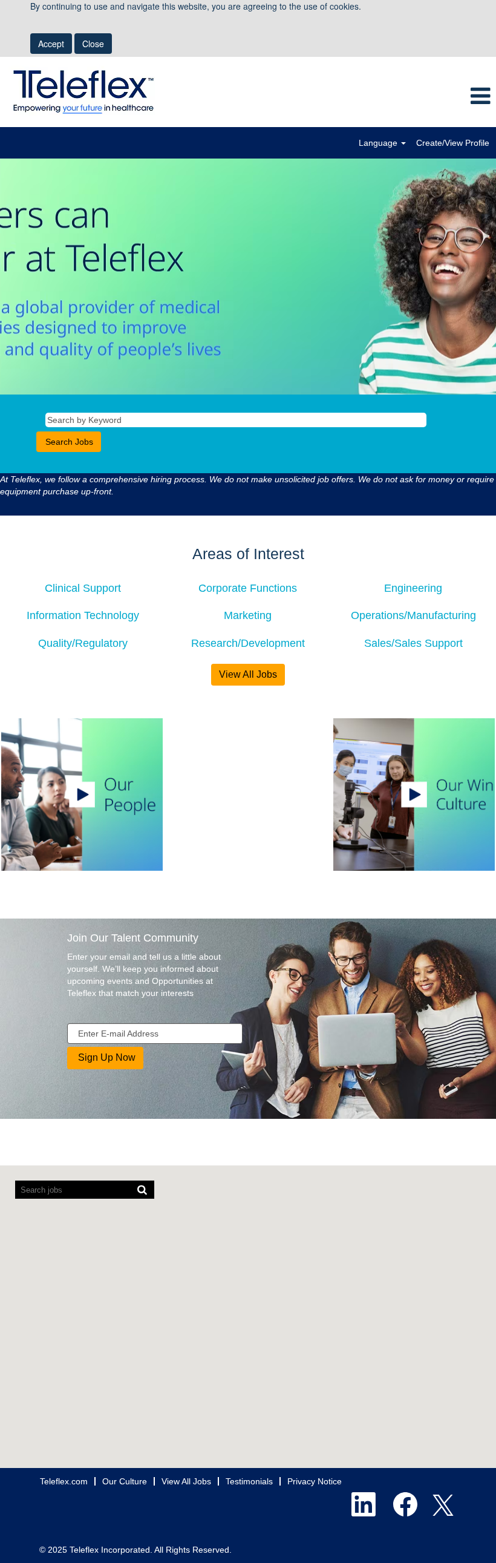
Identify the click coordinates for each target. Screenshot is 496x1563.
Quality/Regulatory (83, 643)
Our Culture (124, 1481)
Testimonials (249, 1481)
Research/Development (248, 643)
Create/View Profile (452, 143)
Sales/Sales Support (413, 643)
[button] (413, 96)
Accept (51, 44)
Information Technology (83, 615)
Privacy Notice (314, 1481)
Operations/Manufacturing (413, 615)
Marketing (248, 615)
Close (93, 44)
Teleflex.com (64, 1481)
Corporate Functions (247, 588)
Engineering (413, 588)
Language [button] (379, 143)
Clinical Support (83, 588)
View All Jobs (248, 674)
